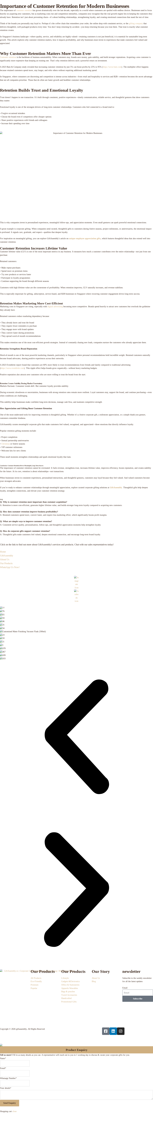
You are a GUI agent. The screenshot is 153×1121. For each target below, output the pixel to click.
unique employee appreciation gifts (85, 238)
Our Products (6, 563)
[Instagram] (120, 1031)
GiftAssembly (116, 487)
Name (3, 1058)
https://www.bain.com (112, 67)
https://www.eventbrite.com (12, 368)
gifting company (136, 23)
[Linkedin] (113, 1031)
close (14, 1111)
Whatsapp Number (8, 1078)
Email (124, 988)
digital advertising (55, 306)
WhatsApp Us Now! (10, 567)
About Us (4, 559)
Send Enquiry (9, 1103)
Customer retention (8, 57)
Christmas (5, 444)
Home (3, 551)
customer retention (24, 10)
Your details (5, 1088)
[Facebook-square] (106, 1031)
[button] (76, 736)
